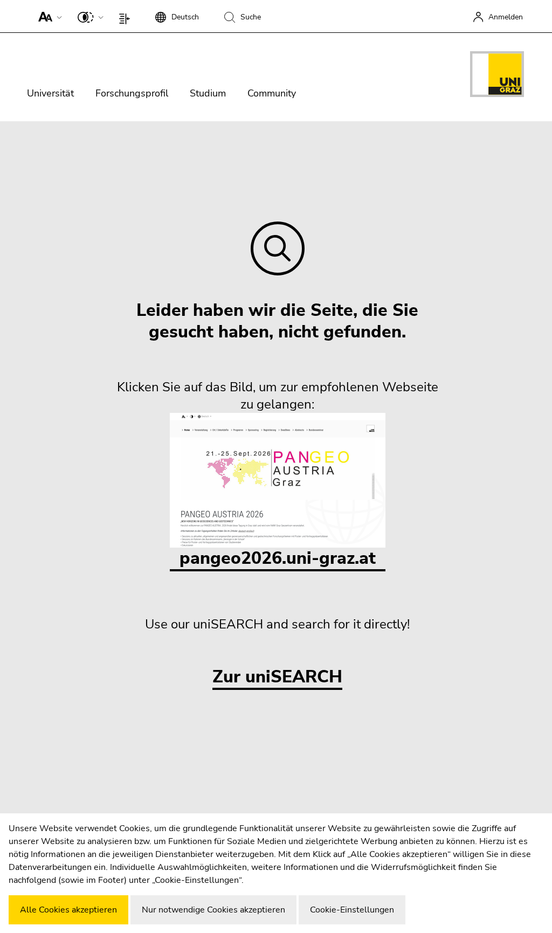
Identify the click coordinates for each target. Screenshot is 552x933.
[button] (47, 16)
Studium (208, 93)
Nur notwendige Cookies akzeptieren (213, 910)
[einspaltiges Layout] (127, 16)
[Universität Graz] (497, 76)
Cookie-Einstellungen (352, 910)
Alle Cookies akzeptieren (68, 910)
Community (271, 93)
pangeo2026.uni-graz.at (278, 558)
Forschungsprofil (131, 93)
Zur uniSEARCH (277, 677)
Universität (50, 93)
